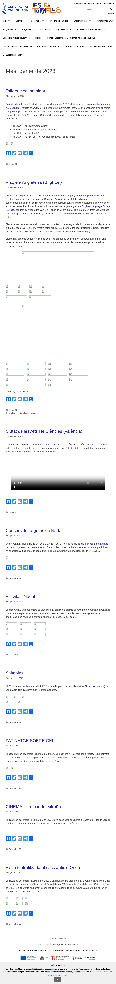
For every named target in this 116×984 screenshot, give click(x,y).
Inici (5, 21)
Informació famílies (59, 21)
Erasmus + (45, 29)
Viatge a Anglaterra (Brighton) (34, 182)
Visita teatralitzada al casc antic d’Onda (43, 867)
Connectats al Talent (12, 55)
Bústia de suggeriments (101, 46)
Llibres (38, 38)
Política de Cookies (56, 950)
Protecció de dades (75, 46)
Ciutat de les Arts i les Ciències (59, 444)
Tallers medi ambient (25, 91)
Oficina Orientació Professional (17, 46)
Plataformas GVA (105, 21)
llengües (31, 413)
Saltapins (14, 673)
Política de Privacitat (37, 950)
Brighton (48, 199)
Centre (19, 21)
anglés (12, 413)
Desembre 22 (15, 578)
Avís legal (23, 950)
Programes (8, 29)
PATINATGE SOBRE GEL (30, 740)
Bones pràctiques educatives (16, 38)
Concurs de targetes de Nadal (34, 530)
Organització (62, 29)
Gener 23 (13, 164)
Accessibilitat (92, 950)
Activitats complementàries (90, 29)
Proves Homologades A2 (49, 46)
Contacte (80, 950)
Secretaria (36, 21)
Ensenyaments (80, 21)
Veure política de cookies (58, 975)
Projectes (26, 29)
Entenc (57, 979)
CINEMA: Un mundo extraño (33, 806)
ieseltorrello (21, 413)
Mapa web (70, 950)
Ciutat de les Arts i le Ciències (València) (44, 431)
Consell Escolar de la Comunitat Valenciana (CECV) (71, 38)
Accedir (111, 13)
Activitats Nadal (20, 596)
